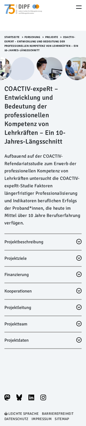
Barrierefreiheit (57, 414)
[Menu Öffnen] (79, 7)
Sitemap (62, 419)
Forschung (32, 37)
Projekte (51, 37)
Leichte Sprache (23, 414)
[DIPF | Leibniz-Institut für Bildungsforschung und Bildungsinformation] (23, 15)
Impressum (42, 419)
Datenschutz (16, 419)
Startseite (12, 37)
